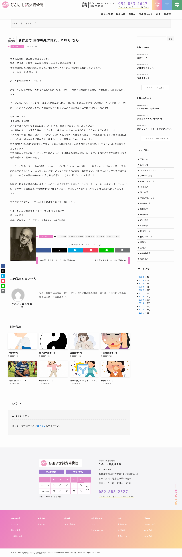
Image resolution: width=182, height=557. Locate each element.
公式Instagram (97, 530)
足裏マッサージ (112, 236)
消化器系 (144, 220)
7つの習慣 (62, 236)
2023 (141, 287)
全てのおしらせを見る (155, 138)
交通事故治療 (16, 536)
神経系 (143, 242)
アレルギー (145, 159)
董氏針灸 (41, 524)
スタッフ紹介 (149, 524)
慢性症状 (144, 209)
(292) (144, 296)
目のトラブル (146, 237)
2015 (141, 313)
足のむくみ (89, 236)
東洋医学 (144, 214)
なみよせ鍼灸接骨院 (22, 305)
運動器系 (144, 259)
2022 (141, 290)
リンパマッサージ (75, 236)
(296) (144, 293)
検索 (171, 39)
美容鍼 (67, 518)
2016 (141, 310)
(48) (144, 280)
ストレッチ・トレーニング (152, 170)
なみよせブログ (17, 46)
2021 (141, 293)
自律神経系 (145, 253)
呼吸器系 (144, 187)
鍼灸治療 (41, 518)
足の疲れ (100, 236)
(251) (144, 303)
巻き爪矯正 (15, 530)
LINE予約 (148, 530)
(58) (144, 287)
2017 (141, 306)
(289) (144, 290)
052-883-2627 (133, 3)
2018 (141, 303)
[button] (43, 250)
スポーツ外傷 (146, 176)
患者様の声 (145, 203)
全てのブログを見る (155, 88)
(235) (144, 306)
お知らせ (144, 165)
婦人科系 (144, 192)
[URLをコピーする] (122, 250)
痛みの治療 (15, 518)
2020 (141, 296)
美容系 (143, 248)
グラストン (15, 524)
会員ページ (122, 536)
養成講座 (121, 530)
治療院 (147, 518)
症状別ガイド (146, 231)
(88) (144, 313)
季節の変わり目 (147, 198)
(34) (144, 277)
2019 (141, 300)
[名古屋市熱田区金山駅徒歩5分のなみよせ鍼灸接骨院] (23, 5)
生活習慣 (144, 226)
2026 (141, 277)
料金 (119, 518)
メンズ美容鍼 (70, 524)
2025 (141, 280)
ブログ (94, 524)
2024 (141, 283)
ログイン (41, 426)
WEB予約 (148, 536)
